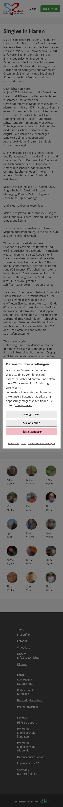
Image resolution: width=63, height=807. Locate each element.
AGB (23, 443)
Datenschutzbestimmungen (41, 443)
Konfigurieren (23, 405)
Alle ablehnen (31, 423)
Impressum (13, 443)
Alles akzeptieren (32, 432)
